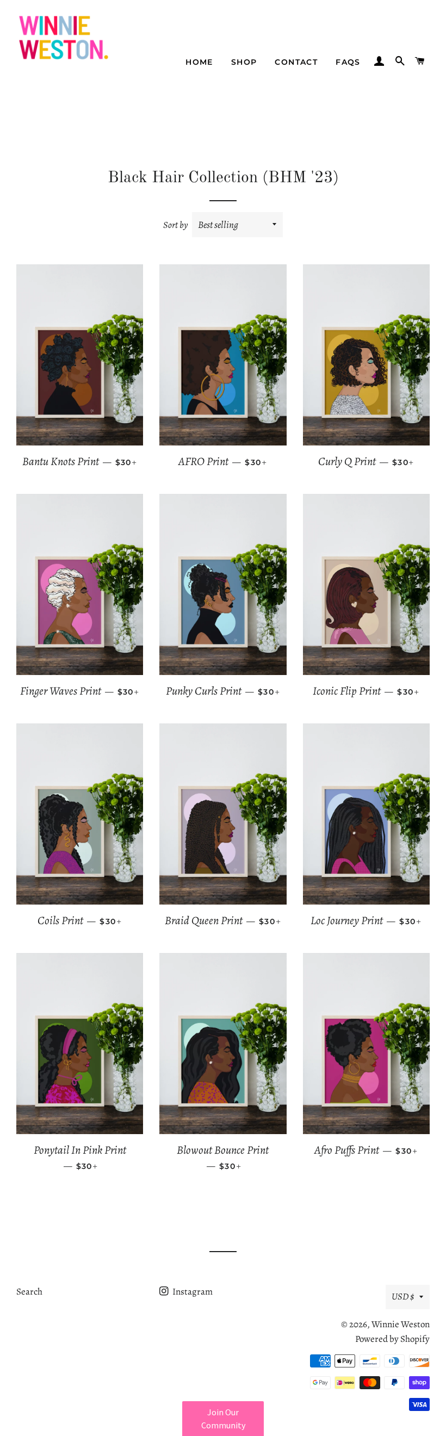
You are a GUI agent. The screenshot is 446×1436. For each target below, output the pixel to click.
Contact (296, 62)
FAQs (348, 62)
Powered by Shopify (392, 1339)
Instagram (192, 1291)
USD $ (403, 1296)
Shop (244, 62)
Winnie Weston (400, 1324)
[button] (223, 1418)
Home (199, 62)
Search (29, 1291)
